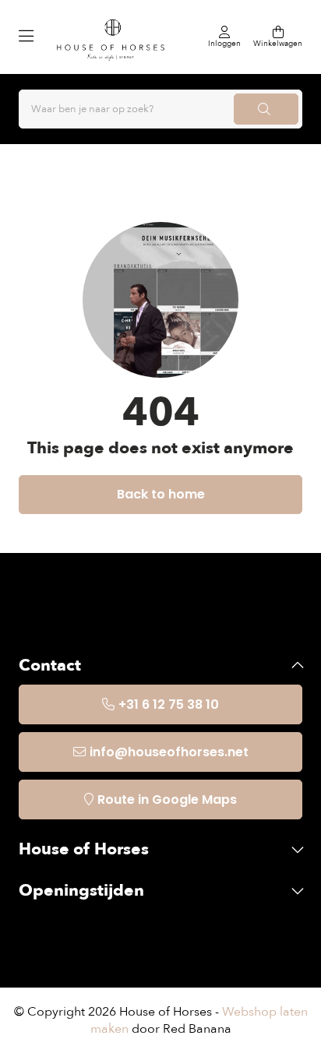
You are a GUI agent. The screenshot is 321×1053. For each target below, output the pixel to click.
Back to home (161, 494)
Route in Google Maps (167, 799)
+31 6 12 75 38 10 (168, 704)
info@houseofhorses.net (169, 752)
